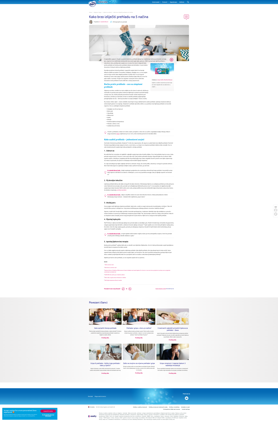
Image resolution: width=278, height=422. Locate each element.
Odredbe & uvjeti (185, 407)
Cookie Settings (186, 409)
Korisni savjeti (155, 2)
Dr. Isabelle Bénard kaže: (113, 170)
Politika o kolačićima (174, 407)
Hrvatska (92, 407)
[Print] (171, 60)
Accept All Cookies (48, 411)
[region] (29, 414)
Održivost (181, 2)
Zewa (117, 134)
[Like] (123, 288)
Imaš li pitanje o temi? (161, 288)
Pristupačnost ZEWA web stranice (171, 409)
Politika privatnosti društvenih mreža (158, 407)
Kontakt (90, 396)
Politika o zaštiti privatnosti (140, 407)
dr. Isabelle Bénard (103, 21)
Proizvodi (164, 2)
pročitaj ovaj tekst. (122, 190)
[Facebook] (275, 210)
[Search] (188, 2)
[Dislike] (130, 288)
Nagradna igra (173, 2)
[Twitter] (275, 214)
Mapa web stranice (100, 396)
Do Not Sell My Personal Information (48, 415)
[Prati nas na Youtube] (186, 398)
